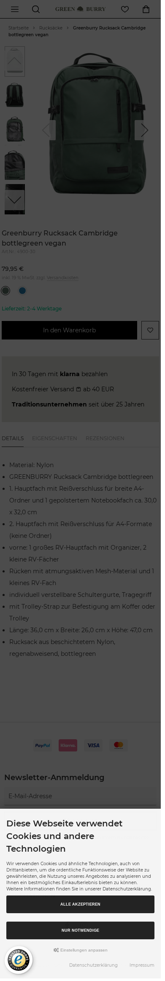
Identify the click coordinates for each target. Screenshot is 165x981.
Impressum (142, 965)
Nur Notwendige (80, 930)
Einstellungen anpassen (83, 950)
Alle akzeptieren (80, 904)
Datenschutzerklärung (93, 965)
